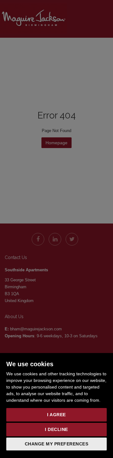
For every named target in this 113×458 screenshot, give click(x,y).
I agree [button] (56, 414)
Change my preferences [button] (57, 443)
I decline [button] (56, 429)
